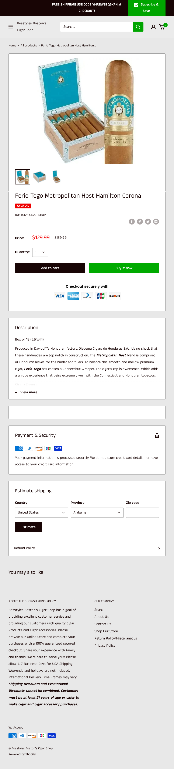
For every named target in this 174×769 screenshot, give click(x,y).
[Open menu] (10, 26)
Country (21, 502)
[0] (162, 26)
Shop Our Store (106, 631)
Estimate (28, 527)
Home (12, 45)
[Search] (138, 27)
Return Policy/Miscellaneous (115, 638)
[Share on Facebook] (132, 221)
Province (77, 502)
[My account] (153, 27)
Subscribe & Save (150, 7)
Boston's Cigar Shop (30, 215)
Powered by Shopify (22, 754)
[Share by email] (156, 221)
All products (29, 45)
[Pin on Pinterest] (140, 221)
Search (99, 609)
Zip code (132, 502)
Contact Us (102, 624)
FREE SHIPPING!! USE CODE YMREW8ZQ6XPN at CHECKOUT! (86, 7)
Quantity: (22, 252)
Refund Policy (24, 548)
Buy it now (123, 268)
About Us (101, 616)
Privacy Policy (104, 645)
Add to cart (50, 268)
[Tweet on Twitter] (148, 221)
